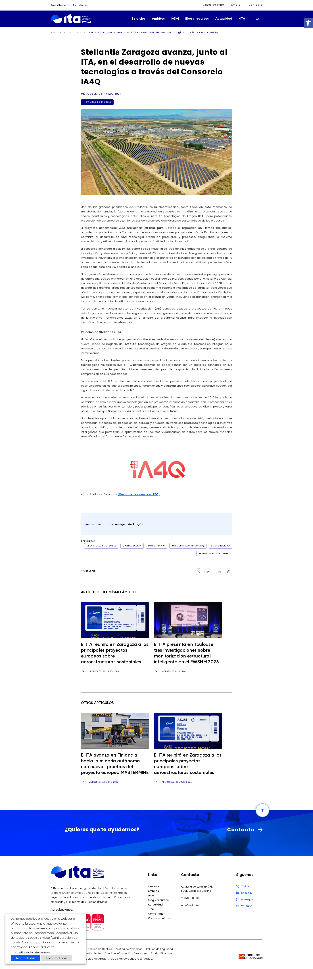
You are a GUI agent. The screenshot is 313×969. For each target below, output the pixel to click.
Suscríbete (58, 5)
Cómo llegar (156, 913)
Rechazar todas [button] (56, 958)
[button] (308, 23)
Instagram (248, 899)
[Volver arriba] (262, 810)
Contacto (255, 5)
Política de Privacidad (129, 949)
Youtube (246, 906)
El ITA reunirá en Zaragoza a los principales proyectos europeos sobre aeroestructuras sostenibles (115, 653)
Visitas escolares (159, 918)
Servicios (138, 18)
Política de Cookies (100, 949)
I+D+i (175, 18)
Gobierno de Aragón (114, 893)
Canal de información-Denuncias (126, 953)
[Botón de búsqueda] (257, 18)
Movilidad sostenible (97, 102)
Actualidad (223, 18)
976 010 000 (192, 898)
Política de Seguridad (159, 949)
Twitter (246, 886)
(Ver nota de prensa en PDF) (139, 494)
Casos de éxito (213, 5)
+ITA (242, 18)
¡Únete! (236, 5)
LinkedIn (246, 893)
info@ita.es (192, 905)
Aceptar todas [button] (25, 958)
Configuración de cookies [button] (32, 952)
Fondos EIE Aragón (162, 953)
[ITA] (71, 23)
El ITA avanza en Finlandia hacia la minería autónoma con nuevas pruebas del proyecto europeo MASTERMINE (115, 764)
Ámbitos (158, 18)
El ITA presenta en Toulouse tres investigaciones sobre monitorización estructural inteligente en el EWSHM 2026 (186, 653)
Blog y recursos (197, 18)
